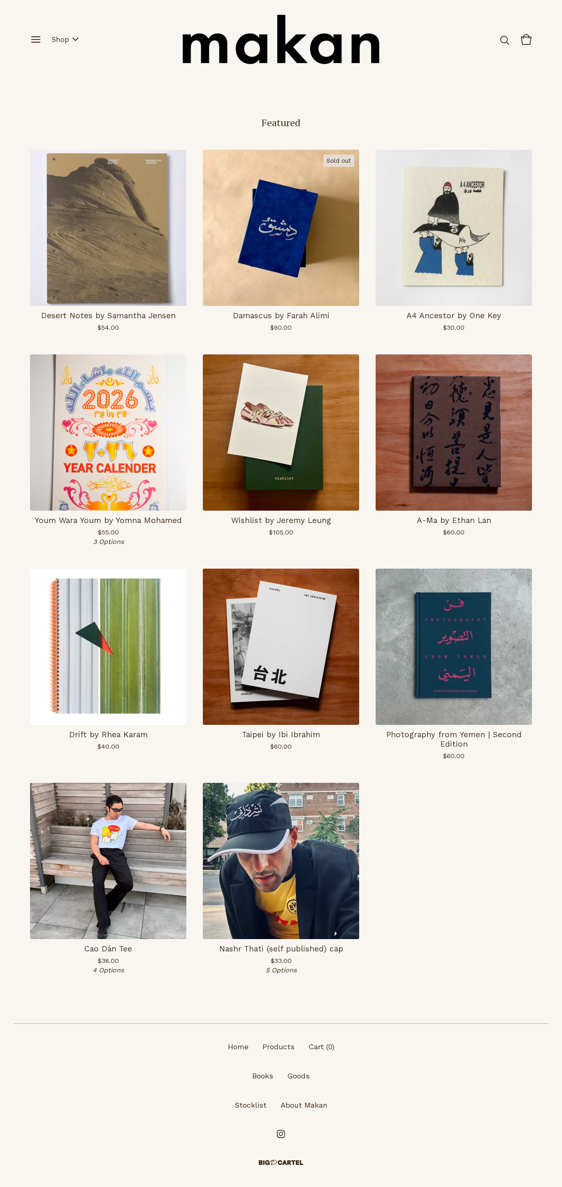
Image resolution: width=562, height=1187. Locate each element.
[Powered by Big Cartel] (281, 1162)
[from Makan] (281, 39)
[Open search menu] (504, 39)
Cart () (321, 1046)
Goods (298, 1075)
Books (262, 1075)
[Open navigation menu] (35, 39)
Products (278, 1046)
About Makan (304, 1105)
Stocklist (251, 1105)
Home (238, 1046)
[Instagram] (281, 1134)
